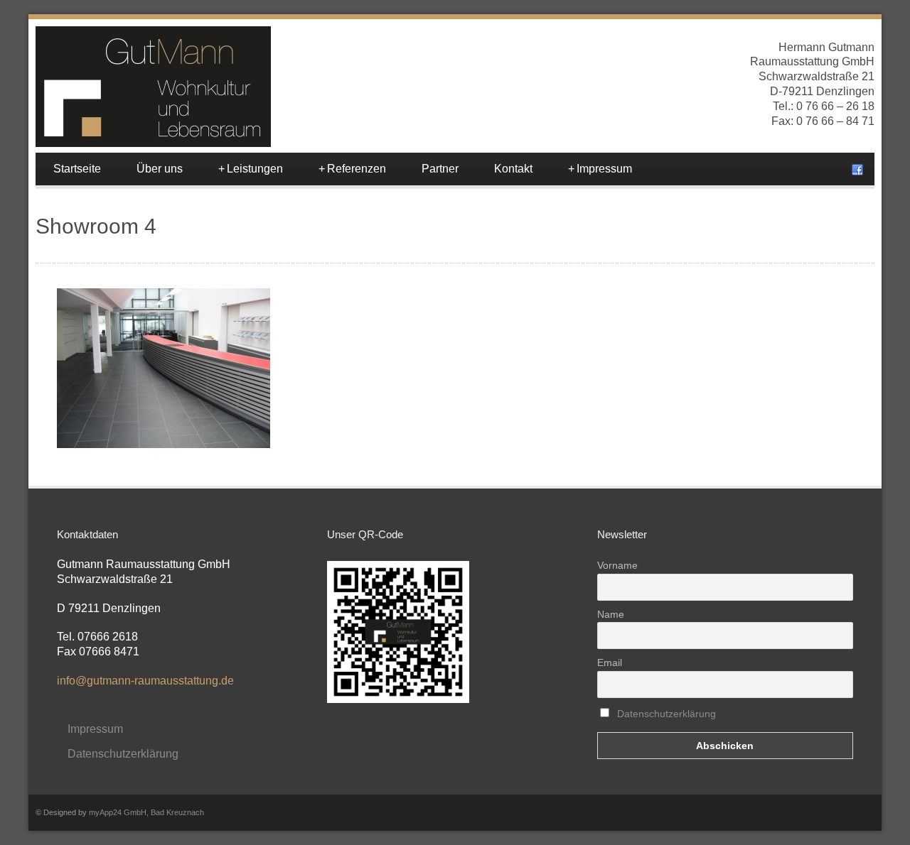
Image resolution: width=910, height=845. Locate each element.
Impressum (600, 169)
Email (609, 662)
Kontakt (513, 169)
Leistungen (250, 169)
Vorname (617, 565)
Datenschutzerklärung (123, 754)
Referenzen (352, 169)
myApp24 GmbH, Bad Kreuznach (146, 812)
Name (610, 614)
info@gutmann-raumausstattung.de (145, 681)
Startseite (77, 169)
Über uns (159, 169)
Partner (440, 169)
